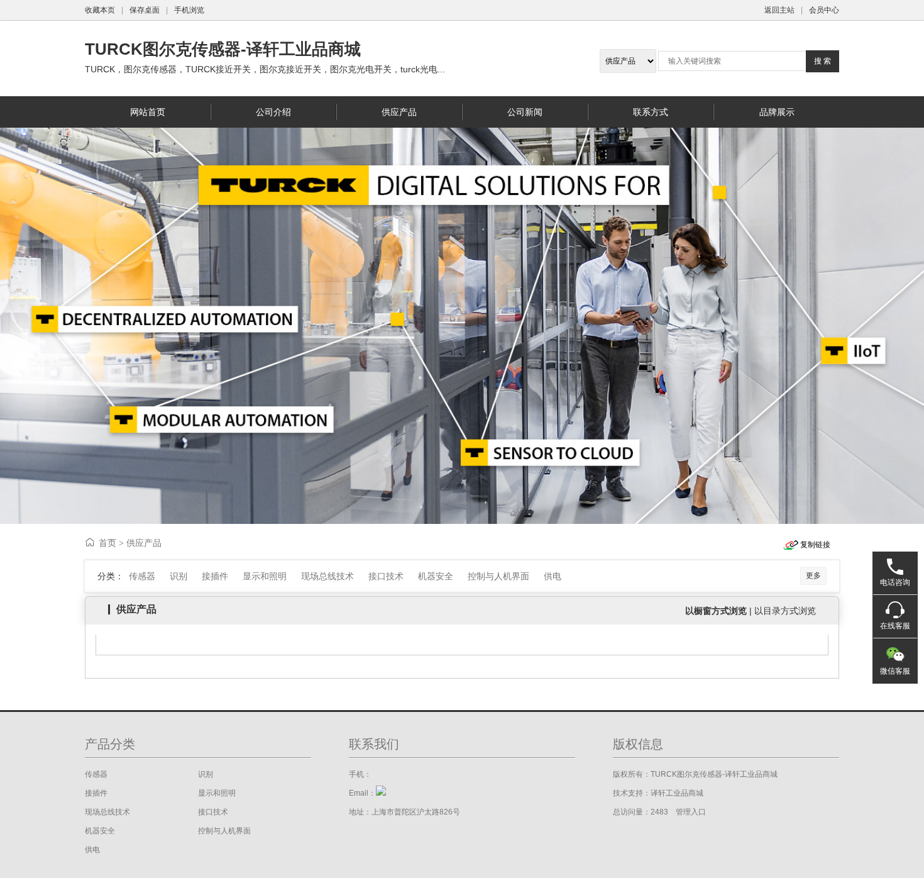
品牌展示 (777, 112)
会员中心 (824, 10)
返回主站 (779, 10)
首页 (107, 543)
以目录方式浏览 (785, 611)
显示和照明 (265, 576)
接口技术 (386, 576)
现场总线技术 (327, 576)
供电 (552, 576)
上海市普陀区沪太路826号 (415, 812)
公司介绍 (273, 112)
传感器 (142, 576)
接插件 (215, 576)
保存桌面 (144, 10)
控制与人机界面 (498, 576)
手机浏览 (189, 10)
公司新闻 (524, 112)
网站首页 (147, 112)
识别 (178, 576)
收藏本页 (100, 10)
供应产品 (399, 112)
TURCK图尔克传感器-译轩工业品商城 (223, 49)
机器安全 (435, 576)
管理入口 (691, 812)
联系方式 (650, 112)
